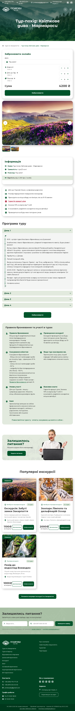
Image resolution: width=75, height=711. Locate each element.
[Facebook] (71, 2)
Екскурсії (5, 660)
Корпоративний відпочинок (12, 669)
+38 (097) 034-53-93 (11, 685)
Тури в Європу (7, 651)
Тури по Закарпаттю (12, 46)
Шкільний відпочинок (9, 657)
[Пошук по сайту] (65, 9)
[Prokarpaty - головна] (11, 9)
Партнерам (43, 651)
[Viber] (46, 682)
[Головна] (3, 46)
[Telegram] (49, 682)
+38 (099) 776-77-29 (11, 682)
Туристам (42, 648)
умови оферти (36, 629)
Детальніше (17, 527)
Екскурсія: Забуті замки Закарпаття (16, 510)
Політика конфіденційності (46, 708)
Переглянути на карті (48, 694)
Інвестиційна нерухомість (48, 645)
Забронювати (37, 315)
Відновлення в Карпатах (10, 654)
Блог (3, 663)
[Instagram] (67, 2)
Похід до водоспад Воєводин (17, 566)
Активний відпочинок (10, 666)
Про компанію (44, 642)
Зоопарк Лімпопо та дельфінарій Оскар (54, 510)
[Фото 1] (6, 148)
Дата (6, 58)
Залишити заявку (64, 623)
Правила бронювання (17, 382)
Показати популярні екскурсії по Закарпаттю (37, 596)
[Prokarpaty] (19, 643)
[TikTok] (52, 682)
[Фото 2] (15, 148)
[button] (17, 73)
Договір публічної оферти (28, 708)
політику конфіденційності (51, 629)
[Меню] (71, 9)
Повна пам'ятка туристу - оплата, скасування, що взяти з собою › (37, 420)
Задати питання (16, 453)
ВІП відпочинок (7, 673)
